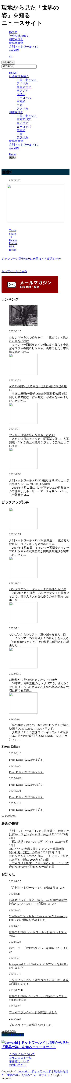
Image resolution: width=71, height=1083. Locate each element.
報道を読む (16, 39)
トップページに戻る (14, 271)
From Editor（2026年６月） (26, 759)
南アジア (22, 90)
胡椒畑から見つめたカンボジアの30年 (33, 679)
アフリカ (22, 108)
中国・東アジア (27, 79)
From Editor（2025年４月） (26, 809)
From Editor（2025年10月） (26, 784)
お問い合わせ (17, 1065)
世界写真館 (16, 42)
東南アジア (24, 87)
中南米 (21, 101)
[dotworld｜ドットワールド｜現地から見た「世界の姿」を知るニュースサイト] (35, 1047)
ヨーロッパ (24, 97)
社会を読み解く (19, 35)
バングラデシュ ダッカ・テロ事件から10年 (37, 589)
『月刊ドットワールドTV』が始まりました (36, 887)
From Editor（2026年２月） (26, 772)
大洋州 (21, 94)
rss (10, 56)
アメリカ (22, 83)
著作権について (19, 1061)
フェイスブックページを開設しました (33, 1012)
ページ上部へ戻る (13, 1034)
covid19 (14, 49)
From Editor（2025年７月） (26, 797)
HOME (13, 32)
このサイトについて (22, 1054)
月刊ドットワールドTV (23, 46)
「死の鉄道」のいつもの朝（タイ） (32, 841)
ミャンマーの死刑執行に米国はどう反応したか (31, 258)
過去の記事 (9, 816)
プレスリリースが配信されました (30, 1024)
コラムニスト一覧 (20, 1057)
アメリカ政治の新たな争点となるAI (32, 435)
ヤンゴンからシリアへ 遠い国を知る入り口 (37, 634)
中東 (19, 105)
